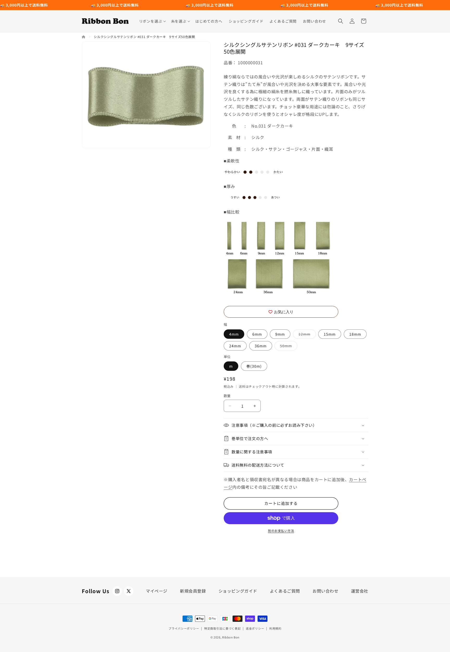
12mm (306, 335)
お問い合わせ (325, 591)
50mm (288, 346)
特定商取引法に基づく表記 (222, 628)
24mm (235, 345)
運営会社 (359, 591)
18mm (355, 334)
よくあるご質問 (285, 591)
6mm (257, 334)
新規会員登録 (193, 591)
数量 (227, 395)
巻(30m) (254, 366)
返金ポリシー (255, 628)
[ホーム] (84, 36)
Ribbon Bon (231, 637)
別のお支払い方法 (281, 530)
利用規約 (275, 628)
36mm (261, 345)
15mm (330, 334)
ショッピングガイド (237, 591)
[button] (152, 21)
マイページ (156, 591)
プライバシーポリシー (183, 628)
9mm (280, 334)
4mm (234, 334)
